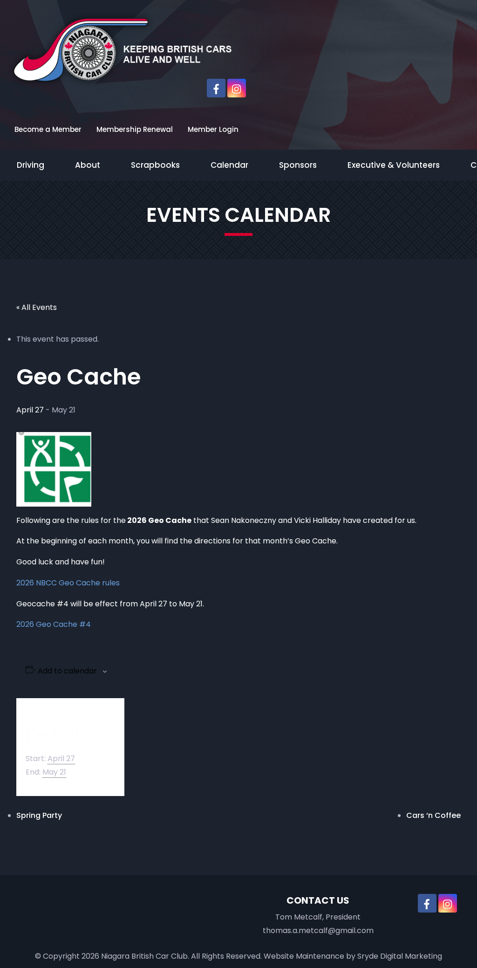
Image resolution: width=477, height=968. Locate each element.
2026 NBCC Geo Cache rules (68, 582)
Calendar (229, 165)
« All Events (36, 307)
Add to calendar (67, 671)
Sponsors (298, 165)
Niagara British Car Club (144, 956)
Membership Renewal (134, 129)
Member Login (213, 129)
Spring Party (39, 815)
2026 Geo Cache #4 (53, 624)
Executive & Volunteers (394, 165)
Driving (30, 165)
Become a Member (48, 129)
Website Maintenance (304, 956)
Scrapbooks (155, 165)
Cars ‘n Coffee (433, 815)
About (87, 165)
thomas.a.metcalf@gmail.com (318, 930)
